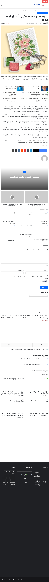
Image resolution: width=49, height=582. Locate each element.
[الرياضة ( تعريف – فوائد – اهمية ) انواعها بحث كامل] (44, 360)
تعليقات (8, 344)
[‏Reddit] (22, 150)
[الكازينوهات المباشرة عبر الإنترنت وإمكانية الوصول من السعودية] (36, 405)
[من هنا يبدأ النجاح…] (8, 232)
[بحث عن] (47, 6)
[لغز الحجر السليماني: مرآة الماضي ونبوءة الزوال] (36, 384)
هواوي (8, 484)
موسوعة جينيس (12, 482)
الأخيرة (24, 344)
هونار (5, 484)
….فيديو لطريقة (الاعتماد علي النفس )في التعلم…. (8, 93)
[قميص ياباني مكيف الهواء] (29, 475)
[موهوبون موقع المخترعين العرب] (39, 5)
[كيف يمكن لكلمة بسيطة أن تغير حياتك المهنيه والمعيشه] (20, 100)
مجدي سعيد (8, 480)
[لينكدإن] (31, 150)
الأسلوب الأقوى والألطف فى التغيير (25, 177)
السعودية (6, 473)
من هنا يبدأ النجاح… (11, 240)
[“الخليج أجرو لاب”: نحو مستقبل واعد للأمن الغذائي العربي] (44, 527)
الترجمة (6, 471)
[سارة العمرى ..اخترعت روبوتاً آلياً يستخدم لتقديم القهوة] (44, 94)
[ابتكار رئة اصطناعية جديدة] (29, 471)
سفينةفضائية (13, 477)
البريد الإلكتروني (45, 270)
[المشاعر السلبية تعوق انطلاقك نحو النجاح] (44, 88)
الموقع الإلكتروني (21, 270)
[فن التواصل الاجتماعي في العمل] (8, 216)
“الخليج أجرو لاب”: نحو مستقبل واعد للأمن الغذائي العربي (37, 482)
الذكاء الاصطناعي (12, 473)
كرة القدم (13, 480)
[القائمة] (1, 6)
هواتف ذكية (13, 484)
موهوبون (44, 23)
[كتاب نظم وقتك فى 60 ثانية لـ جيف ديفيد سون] (44, 100)
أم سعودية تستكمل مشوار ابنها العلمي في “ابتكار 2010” (9, 87)
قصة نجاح (39, 12)
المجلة (24, 172)
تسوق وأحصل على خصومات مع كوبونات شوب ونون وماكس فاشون (37, 473)
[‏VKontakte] (19, 150)
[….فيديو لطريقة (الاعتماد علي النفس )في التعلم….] (20, 94)
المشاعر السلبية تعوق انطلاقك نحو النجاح (33, 87)
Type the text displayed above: (35, 281)
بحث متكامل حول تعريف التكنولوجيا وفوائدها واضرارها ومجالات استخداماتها (25, 349)
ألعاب (14, 471)
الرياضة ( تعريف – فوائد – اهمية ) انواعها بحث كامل (30, 359)
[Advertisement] (24, 332)
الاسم (46, 265)
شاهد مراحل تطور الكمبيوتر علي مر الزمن (40, 355)
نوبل (7, 482)
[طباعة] (13, 150)
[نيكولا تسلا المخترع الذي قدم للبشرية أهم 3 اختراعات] (44, 366)
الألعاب (10, 471)
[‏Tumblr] (28, 150)
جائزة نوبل (6, 475)
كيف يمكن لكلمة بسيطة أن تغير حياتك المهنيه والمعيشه (9, 99)
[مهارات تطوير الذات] (41, 216)
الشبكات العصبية (12, 475)
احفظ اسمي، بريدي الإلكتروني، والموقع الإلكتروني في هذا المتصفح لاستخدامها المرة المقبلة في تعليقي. (29, 275)
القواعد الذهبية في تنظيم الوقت (25, 234)
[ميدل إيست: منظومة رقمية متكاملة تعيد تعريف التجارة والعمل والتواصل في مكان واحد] (12, 384)
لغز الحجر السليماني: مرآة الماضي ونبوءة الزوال (39, 393)
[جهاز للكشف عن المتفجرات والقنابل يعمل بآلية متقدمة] (24, 471)
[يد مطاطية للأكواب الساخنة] (19, 471)
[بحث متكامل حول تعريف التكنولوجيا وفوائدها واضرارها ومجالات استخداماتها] (44, 351)
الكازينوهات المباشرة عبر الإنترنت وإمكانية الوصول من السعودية (39, 414)
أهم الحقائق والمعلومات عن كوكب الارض (40, 370)
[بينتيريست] (25, 150)
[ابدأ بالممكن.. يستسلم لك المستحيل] (41, 231)
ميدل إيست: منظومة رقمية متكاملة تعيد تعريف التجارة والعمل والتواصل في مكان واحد (12, 394)
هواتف (4, 482)
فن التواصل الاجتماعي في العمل (9, 221)
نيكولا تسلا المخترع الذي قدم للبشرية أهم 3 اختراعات (30, 364)
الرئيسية (45, 9)
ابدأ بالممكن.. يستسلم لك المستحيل (41, 239)
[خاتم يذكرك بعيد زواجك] (24, 478)
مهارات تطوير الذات (44, 221)
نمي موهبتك (41, 9)
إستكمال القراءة (45, 320)
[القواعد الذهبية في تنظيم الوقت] (24, 229)
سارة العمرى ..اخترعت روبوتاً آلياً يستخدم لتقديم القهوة (34, 93)
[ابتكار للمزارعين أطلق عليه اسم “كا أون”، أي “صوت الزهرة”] (19, 476)
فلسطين (4, 477)
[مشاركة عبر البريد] (16, 150)
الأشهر (40, 344)
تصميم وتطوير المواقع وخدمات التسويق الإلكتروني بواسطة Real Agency (15, 579)
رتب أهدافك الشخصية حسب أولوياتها (25, 213)
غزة (8, 477)
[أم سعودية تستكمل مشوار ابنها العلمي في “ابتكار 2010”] (20, 88)
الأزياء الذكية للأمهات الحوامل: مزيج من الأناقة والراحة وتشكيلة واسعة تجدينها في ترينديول (12, 415)
